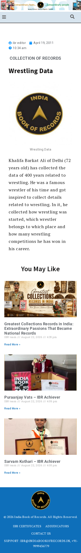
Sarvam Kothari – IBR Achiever (32, 461)
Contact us (41, 533)
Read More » (12, 344)
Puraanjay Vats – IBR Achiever (32, 397)
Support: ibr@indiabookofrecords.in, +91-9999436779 (41, 543)
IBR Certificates (27, 526)
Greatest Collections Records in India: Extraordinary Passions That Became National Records (38, 328)
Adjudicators (57, 526)
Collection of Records (35, 58)
